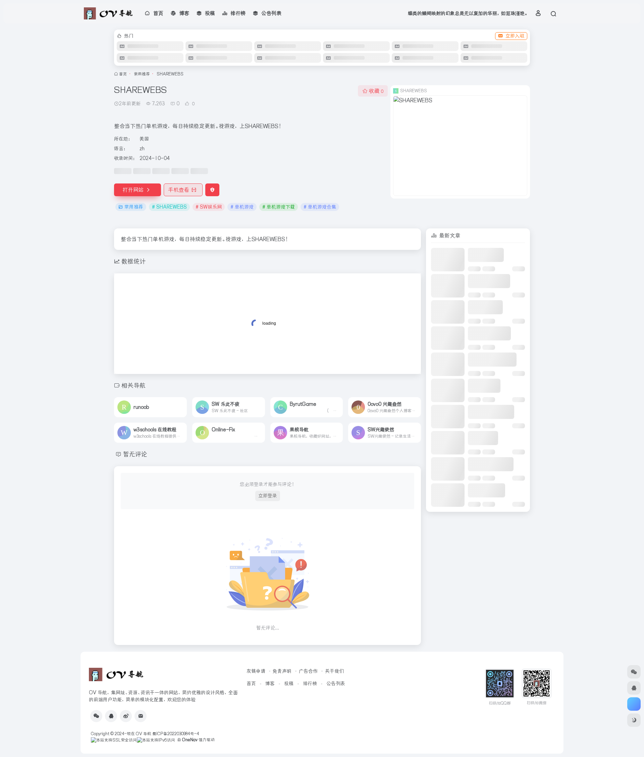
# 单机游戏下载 (278, 207)
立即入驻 (514, 36)
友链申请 (256, 671)
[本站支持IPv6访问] (156, 739)
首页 (123, 73)
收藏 (376, 91)
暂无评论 (135, 454)
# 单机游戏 (242, 207)
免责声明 (282, 671)
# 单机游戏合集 (320, 207)
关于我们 (334, 671)
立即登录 (267, 496)
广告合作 (308, 671)
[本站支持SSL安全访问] (114, 739)
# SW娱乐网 (209, 207)
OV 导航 (143, 733)
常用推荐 (142, 73)
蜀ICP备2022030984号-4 (175, 733)
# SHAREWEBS (169, 207)
